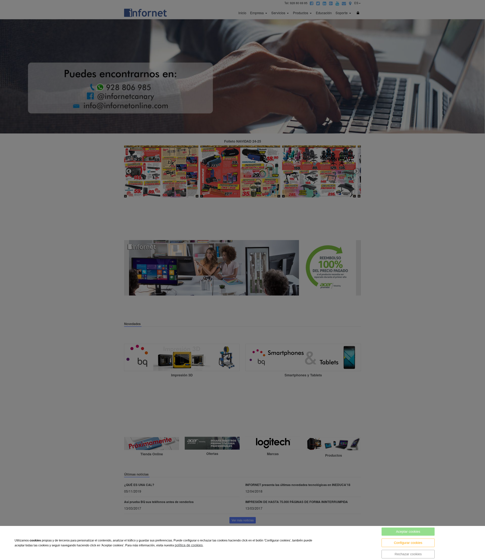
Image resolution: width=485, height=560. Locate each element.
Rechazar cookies (408, 554)
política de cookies (189, 545)
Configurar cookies (408, 543)
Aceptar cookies (408, 531)
